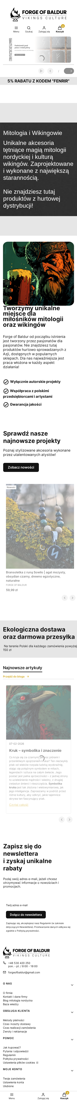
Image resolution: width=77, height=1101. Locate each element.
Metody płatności (13, 1020)
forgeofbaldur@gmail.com (24, 972)
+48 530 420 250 (19, 963)
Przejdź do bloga (13, 676)
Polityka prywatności (15, 1058)
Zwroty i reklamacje (15, 1031)
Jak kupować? (12, 1047)
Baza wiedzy (11, 1004)
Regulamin (9, 1055)
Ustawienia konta (13, 1082)
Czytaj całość (18, 805)
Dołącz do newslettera (26, 915)
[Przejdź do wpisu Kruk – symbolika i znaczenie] (38, 712)
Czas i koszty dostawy (17, 1024)
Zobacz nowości (21, 467)
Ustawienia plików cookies (19, 1062)
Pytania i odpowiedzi (15, 1051)
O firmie (8, 992)
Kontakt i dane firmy (15, 996)
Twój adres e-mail (16, 905)
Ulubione (8, 1086)
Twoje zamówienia (14, 1078)
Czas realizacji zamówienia (19, 1027)
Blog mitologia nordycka (18, 1000)
